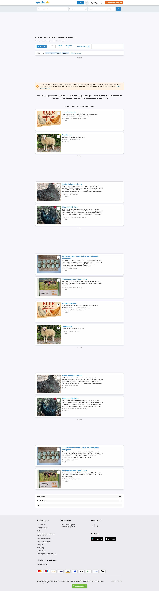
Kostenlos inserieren (115, 2)
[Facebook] (92, 525)
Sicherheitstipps (42, 528)
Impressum (41, 551)
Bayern (65, 53)
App (81, 3)
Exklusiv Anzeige (42, 564)
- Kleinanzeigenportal (68, 526)
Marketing (40, 548)
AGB (38, 531)
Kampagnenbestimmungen (46, 554)
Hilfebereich (41, 525)
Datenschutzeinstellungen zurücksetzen (46, 535)
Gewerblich (68, 46)
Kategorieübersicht (43, 542)
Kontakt (40, 545)
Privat (60, 46)
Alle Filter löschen (76, 53)
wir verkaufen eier (69, 112)
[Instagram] (97, 525)
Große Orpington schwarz (72, 184)
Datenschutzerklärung (44, 539)
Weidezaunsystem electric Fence (74, 279)
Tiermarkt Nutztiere (52, 53)
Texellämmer (67, 135)
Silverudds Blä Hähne (70, 207)
